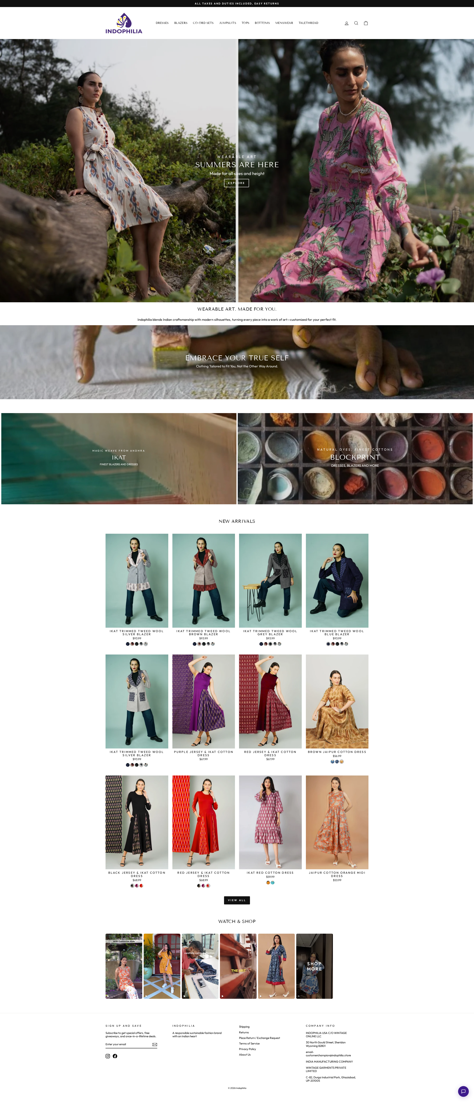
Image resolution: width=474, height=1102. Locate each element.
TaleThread (308, 23)
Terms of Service (249, 1043)
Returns (244, 1032)
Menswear (284, 23)
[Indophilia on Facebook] (115, 1056)
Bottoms (262, 23)
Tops (245, 23)
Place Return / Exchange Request (259, 1038)
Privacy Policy (247, 1049)
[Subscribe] (154, 1044)
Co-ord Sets (203, 23)
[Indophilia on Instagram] (108, 1056)
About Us (245, 1054)
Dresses (162, 23)
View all (237, 900)
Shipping (244, 1026)
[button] (463, 1091)
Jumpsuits (227, 23)
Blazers (181, 23)
